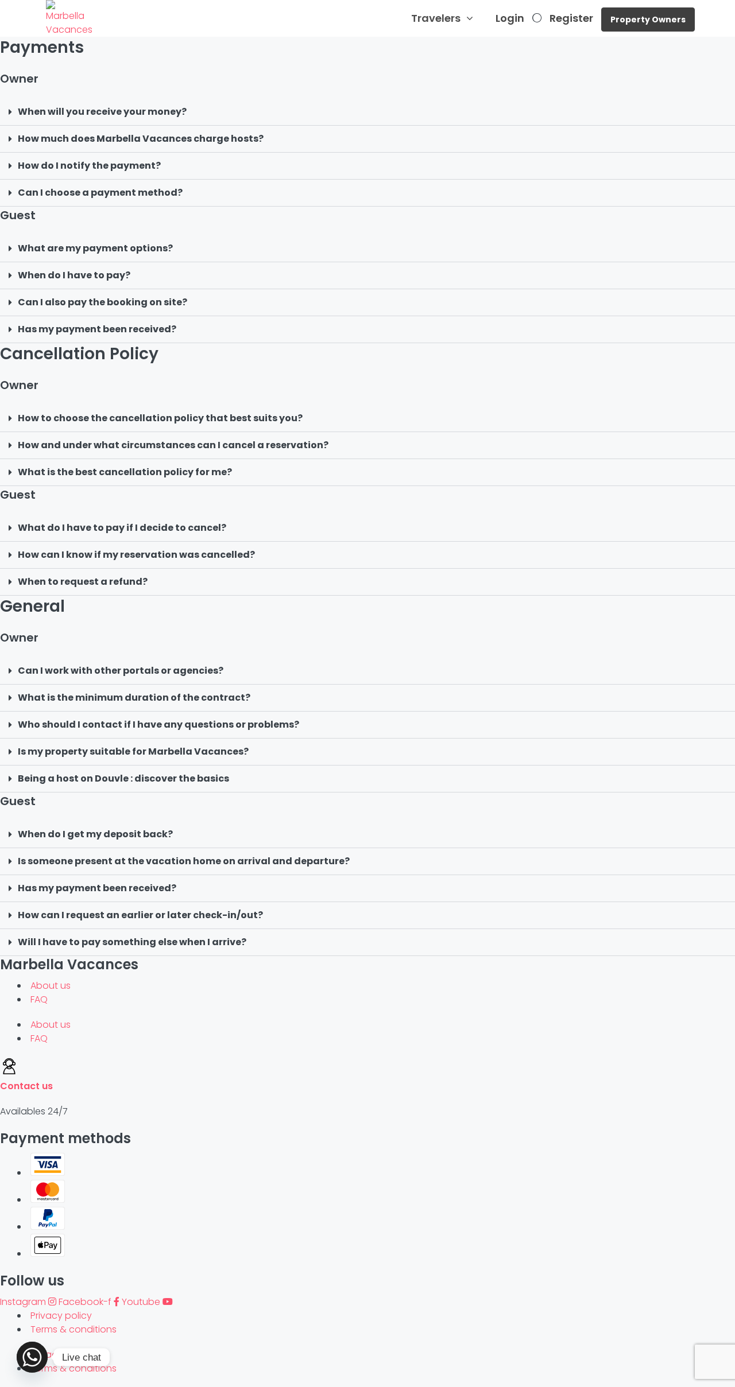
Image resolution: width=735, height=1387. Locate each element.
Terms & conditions (73, 1329)
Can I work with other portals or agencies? (120, 670)
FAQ (39, 999)
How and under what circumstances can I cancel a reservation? (173, 445)
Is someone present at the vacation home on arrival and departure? (184, 861)
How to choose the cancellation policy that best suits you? (160, 418)
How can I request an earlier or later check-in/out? (140, 915)
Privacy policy (61, 1315)
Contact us (26, 1086)
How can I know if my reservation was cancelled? (136, 554)
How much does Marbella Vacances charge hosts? (141, 138)
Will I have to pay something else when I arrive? (132, 942)
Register (571, 18)
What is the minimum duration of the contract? (134, 697)
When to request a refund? (83, 581)
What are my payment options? (95, 248)
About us (50, 985)
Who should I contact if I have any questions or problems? (158, 724)
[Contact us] (9, 1072)
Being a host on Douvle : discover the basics (123, 778)
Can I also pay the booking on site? (102, 302)
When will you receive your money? (102, 111)
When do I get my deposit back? (95, 834)
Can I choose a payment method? (100, 192)
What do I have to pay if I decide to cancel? (122, 527)
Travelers (436, 18)
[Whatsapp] (32, 1357)
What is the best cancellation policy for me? (125, 472)
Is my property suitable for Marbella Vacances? (133, 751)
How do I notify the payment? (89, 165)
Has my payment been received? (97, 329)
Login (510, 18)
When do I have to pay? (74, 275)
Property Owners (648, 19)
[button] (367, 112)
